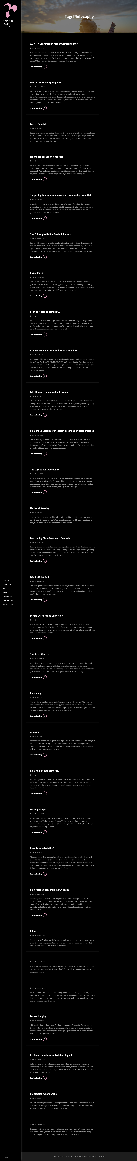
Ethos (33, 931)
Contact (5, 592)
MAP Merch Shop (8, 604)
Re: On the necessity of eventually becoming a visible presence (62, 430)
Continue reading (38, 67)
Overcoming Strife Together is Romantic (50, 538)
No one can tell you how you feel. (46, 156)
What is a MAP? (7, 584)
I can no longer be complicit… (45, 311)
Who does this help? (40, 576)
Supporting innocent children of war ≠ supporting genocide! (60, 195)
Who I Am (6, 580)
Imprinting (35, 693)
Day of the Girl (37, 272)
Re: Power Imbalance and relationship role (51, 1055)
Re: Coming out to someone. (44, 770)
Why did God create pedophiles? (46, 82)
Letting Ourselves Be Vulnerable (46, 615)
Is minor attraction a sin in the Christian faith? (53, 350)
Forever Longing (38, 1016)
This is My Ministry (39, 654)
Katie (33, 48)
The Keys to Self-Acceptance (44, 469)
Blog (4, 588)
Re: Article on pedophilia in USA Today (49, 889)
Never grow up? (38, 809)
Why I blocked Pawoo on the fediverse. (49, 392)
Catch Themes (101, 1156)
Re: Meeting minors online (43, 1093)
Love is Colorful (38, 124)
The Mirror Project (8, 600)
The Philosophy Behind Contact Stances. (50, 234)
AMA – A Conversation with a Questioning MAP (54, 43)
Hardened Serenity (39, 508)
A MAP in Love (8, 22)
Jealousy (34, 732)
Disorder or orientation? (42, 848)
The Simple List (7, 596)
